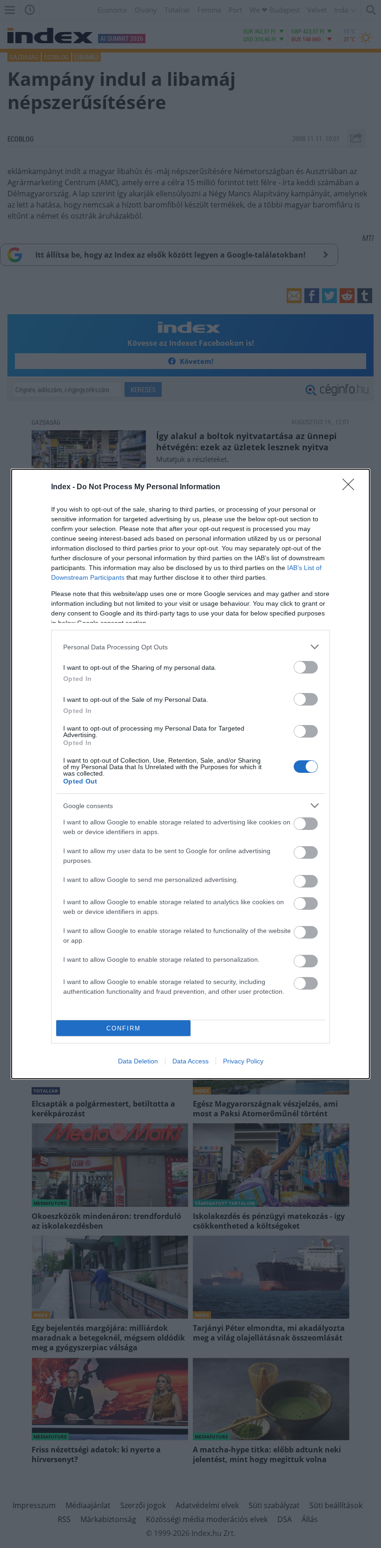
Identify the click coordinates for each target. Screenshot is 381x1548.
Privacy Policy (243, 1061)
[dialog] (190, 774)
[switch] (306, 667)
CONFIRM (123, 1028)
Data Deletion (138, 1061)
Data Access (190, 1061)
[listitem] (190, 647)
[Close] (351, 487)
